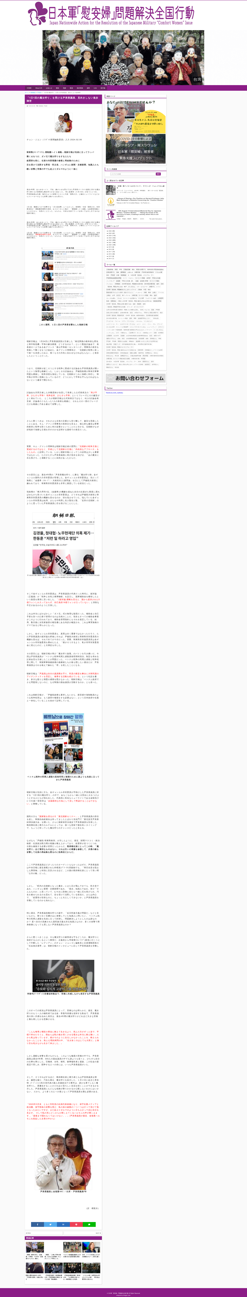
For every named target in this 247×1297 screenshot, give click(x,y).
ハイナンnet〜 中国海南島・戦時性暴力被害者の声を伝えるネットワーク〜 (129, 330)
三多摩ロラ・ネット (135, 333)
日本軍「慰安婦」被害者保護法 (135, 315)
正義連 (140, 289)
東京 (107, 275)
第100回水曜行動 (149, 284)
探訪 (161, 313)
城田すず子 (157, 335)
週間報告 (123, 272)
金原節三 (147, 364)
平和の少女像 (156, 278)
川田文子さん (138, 313)
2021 (110, 242)
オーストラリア (138, 307)
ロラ (117, 333)
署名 (151, 295)
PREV (29, 1233)
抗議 (137, 281)
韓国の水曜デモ (141, 269)
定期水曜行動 (124, 313)
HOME (29, 88)
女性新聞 (141, 338)
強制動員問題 (157, 301)
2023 (110, 238)
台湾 (113, 295)
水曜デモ (152, 287)
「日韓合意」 (156, 318)
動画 (107, 301)
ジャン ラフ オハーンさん (138, 327)
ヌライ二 (161, 327)
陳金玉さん (109, 367)
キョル (120, 298)
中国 (144, 289)
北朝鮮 (123, 335)
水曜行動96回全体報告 (156, 356)
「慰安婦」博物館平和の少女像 (115, 307)
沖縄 (145, 292)
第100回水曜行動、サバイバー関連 (117, 318)
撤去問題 (109, 344)
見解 (64, 88)
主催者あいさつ (147, 333)
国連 (152, 310)
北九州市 (116, 335)
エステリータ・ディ (112, 324)
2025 (110, 233)
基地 (119, 338)
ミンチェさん (110, 333)
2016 (110, 254)
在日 (150, 335)
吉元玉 (118, 295)
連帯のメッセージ (111, 364)
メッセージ (138, 292)
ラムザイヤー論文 (150, 298)
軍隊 (135, 318)
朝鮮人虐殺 (133, 353)
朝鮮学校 (141, 353)
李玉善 (117, 356)
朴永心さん (109, 356)
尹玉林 (108, 341)
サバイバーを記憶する (130, 298)
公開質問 (160, 298)
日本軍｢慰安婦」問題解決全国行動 (132, 284)
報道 (71, 88)
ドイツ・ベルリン (128, 278)
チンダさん (131, 287)
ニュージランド (152, 327)
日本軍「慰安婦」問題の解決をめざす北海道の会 (121, 350)
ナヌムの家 (158, 272)
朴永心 (156, 353)
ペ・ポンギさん (158, 330)
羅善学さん (146, 361)
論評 (155, 295)
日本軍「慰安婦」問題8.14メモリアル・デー (119, 347)
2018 (110, 249)
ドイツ (158, 287)
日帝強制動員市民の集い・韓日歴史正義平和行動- (137, 344)
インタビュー (148, 321)
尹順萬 (114, 341)
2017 (110, 252)
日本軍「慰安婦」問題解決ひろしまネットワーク (121, 289)
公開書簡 (109, 335)
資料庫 (148, 278)
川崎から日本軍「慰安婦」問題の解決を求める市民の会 (135, 301)
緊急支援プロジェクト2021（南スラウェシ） (120, 292)
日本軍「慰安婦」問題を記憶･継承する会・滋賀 (120, 304)
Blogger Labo (126, 1295)
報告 (57, 88)
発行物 (103, 88)
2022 (110, 240)
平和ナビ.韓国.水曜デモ (151, 313)
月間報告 (117, 284)
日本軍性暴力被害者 (152, 315)
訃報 (117, 275)
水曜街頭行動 (135, 358)
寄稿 (159, 338)
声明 (120, 269)
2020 (110, 245)
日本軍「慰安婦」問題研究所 (115, 315)
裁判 (157, 284)
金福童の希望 (144, 281)
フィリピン (109, 284)
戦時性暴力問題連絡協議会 (155, 269)
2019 (110, 247)
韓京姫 (117, 367)
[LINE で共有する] (89, 1224)
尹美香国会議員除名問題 (113, 278)
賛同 (152, 361)
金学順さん (155, 364)
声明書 (158, 310)
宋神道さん (153, 338)
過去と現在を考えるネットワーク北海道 (131, 364)
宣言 (131, 313)
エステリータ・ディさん (127, 324)
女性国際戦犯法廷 (131, 338)
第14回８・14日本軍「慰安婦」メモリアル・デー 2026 (123, 361)
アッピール (109, 321)
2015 (110, 256)
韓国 (116, 269)
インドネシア (110, 281)
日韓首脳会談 (124, 353)
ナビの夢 (141, 298)
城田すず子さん (111, 338)
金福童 (118, 281)
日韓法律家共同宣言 (112, 353)
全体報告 (161, 333)
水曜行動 (137, 272)
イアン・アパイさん (128, 321)
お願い (155, 292)
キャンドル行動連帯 (122, 327)
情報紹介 (131, 341)
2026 (110, 231)
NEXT (98, 1233)
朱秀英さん (148, 353)
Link (95, 88)
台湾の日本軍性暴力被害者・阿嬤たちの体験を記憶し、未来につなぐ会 (128, 310)
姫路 (147, 338)
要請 (149, 292)
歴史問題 (145, 356)
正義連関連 (109, 269)
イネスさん (139, 321)
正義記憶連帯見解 (135, 356)
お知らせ (49, 88)
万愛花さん (124, 333)
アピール (117, 321)
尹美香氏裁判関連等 (148, 272)
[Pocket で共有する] (76, 1224)
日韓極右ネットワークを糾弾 (153, 350)
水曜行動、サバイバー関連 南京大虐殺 (118, 358)
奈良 (123, 338)
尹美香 (45, 106)
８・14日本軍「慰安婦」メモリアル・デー (141, 275)
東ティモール (126, 295)
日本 (162, 284)
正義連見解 (127, 269)
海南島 (139, 304)
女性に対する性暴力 (112, 313)
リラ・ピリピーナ (142, 287)
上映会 (108, 295)
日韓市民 (140, 350)
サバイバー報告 (154, 281)
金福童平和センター (144, 318)
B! (63, 1224)
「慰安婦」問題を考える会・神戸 (116, 287)
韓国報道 (40, 106)
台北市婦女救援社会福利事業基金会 (137, 335)
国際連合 (113, 301)
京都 (155, 333)
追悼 (144, 304)
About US (38, 88)
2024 (110, 235)
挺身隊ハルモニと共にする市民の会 (147, 341)
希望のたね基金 (122, 341)
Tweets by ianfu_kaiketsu (114, 393)
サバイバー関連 (140, 278)
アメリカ (161, 292)
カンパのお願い (111, 298)
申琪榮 (143, 358)
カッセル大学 (110, 327)
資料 (88, 88)
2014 (110, 258)
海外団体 (80, 88)
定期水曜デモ (110, 272)
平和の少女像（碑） (128, 281)
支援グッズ (116, 344)
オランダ (129, 307)
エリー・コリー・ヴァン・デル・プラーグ (149, 324)
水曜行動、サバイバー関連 (140, 295)
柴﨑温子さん (125, 356)
